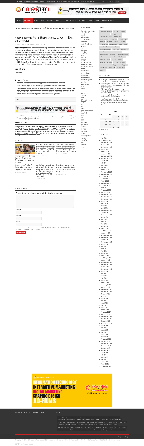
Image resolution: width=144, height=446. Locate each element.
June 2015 (104, 357)
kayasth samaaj (104, 54)
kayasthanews (115, 46)
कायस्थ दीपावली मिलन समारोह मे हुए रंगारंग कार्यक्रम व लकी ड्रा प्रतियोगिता (38, 94)
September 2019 (106, 242)
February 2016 (106, 339)
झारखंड (83, 93)
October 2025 (105, 145)
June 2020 (104, 222)
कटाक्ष (82, 55)
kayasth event (116, 49)
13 (106, 122)
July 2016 (104, 328)
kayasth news (124, 49)
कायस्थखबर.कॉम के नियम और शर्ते (88, 1)
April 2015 (104, 362)
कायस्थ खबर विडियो (86, 64)
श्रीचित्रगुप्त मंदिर (86, 136)
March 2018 (105, 282)
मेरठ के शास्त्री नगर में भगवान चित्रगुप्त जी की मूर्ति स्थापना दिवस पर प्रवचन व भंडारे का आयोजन (25, 159)
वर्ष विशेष (83, 129)
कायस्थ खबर (24, 44)
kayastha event (104, 44)
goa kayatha (109, 41)
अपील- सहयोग (85, 37)
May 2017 (104, 305)
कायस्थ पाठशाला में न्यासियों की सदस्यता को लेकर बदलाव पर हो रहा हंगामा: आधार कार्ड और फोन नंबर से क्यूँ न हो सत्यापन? (45, 149)
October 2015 (105, 348)
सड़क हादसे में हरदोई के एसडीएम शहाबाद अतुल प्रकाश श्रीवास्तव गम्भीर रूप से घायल (41, 86)
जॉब (82, 91)
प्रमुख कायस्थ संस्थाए (87, 111)
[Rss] (103, 1)
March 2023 (105, 181)
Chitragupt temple (122, 39)
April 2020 (104, 226)
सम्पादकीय (84, 140)
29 (114, 127)
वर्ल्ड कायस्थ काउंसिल (108, 20)
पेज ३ (82, 108)
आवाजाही (83, 46)
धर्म (81, 104)
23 (118, 124)
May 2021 (104, 206)
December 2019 (106, 235)
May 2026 (104, 138)
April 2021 (104, 208)
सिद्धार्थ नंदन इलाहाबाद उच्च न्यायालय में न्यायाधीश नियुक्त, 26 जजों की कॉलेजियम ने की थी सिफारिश (66, 168)
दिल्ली (82, 98)
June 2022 (104, 188)
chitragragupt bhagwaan (106, 31)
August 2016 (105, 325)
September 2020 (106, 215)
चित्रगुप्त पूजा (124, 64)
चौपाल (36, 20)
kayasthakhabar (113, 44)
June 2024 (104, 165)
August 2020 (105, 217)
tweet (18, 99)
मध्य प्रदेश (84, 122)
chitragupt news (117, 36)
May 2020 (104, 224)
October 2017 (105, 294)
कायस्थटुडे (120, 59)
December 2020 (106, 210)
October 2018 (105, 267)
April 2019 (104, 253)
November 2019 (106, 237)
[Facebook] (108, 1)
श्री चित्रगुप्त (102, 70)
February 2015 (106, 366)
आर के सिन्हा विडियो (86, 44)
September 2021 (106, 199)
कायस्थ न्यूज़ (102, 62)
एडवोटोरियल (84, 53)
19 (101, 124)
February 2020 (106, 231)
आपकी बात (59, 20)
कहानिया (83, 58)
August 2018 (105, 271)
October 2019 (105, 240)
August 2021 (105, 201)
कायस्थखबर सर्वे (85, 77)
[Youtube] (112, 1)
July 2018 (104, 273)
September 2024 (106, 158)
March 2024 (105, 170)
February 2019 (106, 258)
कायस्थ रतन (109, 62)
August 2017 (105, 298)
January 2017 (105, 314)
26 (101, 127)
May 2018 (104, 278)
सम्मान (97, 20)
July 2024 (104, 163)
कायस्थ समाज (122, 62)
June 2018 (104, 276)
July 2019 (104, 246)
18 (127, 122)
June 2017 (104, 303)
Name (18, 210)
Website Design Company (31, 1)
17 (122, 122)
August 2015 (105, 353)
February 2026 (106, 140)
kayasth (116, 41)
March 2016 (105, 337)
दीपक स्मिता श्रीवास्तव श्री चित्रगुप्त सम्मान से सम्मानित (60, 117)
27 (106, 127)
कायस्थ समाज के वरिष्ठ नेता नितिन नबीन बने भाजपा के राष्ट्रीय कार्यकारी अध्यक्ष (24, 167)
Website (18, 222)
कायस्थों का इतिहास (70, 20)
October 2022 (105, 185)
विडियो (83, 133)
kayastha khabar (123, 44)
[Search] (127, 1)
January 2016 (105, 341)
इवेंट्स (42, 20)
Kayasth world (113, 54)
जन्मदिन (83, 89)
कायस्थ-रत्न (82, 20)
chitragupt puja (113, 39)
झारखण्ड (83, 95)
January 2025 (105, 154)
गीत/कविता (84, 82)
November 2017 (106, 292)
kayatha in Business (123, 54)
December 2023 (106, 172)
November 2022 (106, 183)
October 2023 (105, 176)
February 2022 (106, 190)
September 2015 (106, 350)
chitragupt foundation (116, 34)
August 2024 (105, 161)
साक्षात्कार (50, 20)
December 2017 (106, 289)
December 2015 (106, 343)
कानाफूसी (83, 60)
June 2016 (104, 330)
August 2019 (105, 244)
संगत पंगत (83, 138)
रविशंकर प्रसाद (112, 67)
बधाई (82, 115)
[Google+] (105, 1)
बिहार (82, 118)
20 (106, 124)
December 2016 (106, 316)
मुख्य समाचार (27, 20)
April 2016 (104, 334)
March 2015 (105, 364)
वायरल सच (84, 131)
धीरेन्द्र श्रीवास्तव (103, 67)
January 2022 (105, 192)
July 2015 (104, 355)
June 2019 (104, 249)
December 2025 (106, 142)
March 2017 (105, 310)
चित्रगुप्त (109, 64)
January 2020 (105, 233)
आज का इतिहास (85, 39)
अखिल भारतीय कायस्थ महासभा (106, 57)
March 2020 (105, 228)
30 (118, 127)
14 (110, 122)
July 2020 (104, 219)
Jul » (106, 129)
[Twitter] (110, 1)
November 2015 (106, 346)
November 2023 (106, 174)
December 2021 (106, 194)
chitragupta (122, 31)
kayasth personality (116, 51)
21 (110, 124)
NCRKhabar (18, 1)
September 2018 (106, 269)
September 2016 (106, 323)
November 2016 (106, 319)
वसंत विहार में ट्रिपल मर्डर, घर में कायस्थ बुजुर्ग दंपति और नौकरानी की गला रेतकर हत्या (41, 83)
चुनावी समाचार (85, 84)
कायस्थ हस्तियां (103, 64)
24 (122, 124)
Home (19, 20)
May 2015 (104, 359)
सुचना (90, 20)
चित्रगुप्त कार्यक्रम (116, 64)
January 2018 (105, 287)
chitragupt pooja (104, 39)
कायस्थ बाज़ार (85, 71)
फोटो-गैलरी (84, 113)
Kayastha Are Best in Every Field (88, 32)
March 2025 (105, 151)
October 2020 (105, 212)
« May (101, 129)
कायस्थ (108, 59)
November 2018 (106, 264)
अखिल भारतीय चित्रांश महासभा (119, 57)
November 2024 (106, 156)
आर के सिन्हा (102, 59)
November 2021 (106, 197)
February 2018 (106, 285)
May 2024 (104, 167)
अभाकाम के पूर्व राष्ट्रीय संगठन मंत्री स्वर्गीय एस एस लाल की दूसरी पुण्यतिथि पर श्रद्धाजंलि (30, 117)
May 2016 (104, 332)
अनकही (83, 35)
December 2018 (106, 262)
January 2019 (105, 260)
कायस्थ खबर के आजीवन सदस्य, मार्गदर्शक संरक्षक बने (68, 1)
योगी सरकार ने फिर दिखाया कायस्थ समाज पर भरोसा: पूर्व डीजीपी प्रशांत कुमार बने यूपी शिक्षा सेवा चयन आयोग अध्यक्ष (66, 148)
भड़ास (82, 120)
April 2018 (104, 280)
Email (18, 216)
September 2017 (106, 296)
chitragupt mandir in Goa (106, 36)
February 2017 (106, 312)
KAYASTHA (122, 41)
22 (114, 124)
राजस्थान (83, 127)
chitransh (102, 41)
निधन (82, 106)
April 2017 (104, 307)
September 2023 (106, 179)
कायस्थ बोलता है (85, 73)
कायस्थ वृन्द (115, 62)
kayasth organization (105, 51)
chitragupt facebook (105, 34)
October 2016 (105, 321)
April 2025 (104, 149)
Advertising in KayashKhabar (47, 1)
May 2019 (104, 251)
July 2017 (104, 301)
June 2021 (104, 203)
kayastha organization (105, 49)
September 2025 (106, 147)
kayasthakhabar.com (105, 46)
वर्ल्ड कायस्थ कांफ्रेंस (121, 67)
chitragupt (116, 31)
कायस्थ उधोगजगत (86, 62)
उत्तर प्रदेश (84, 51)
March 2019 (105, 255)
